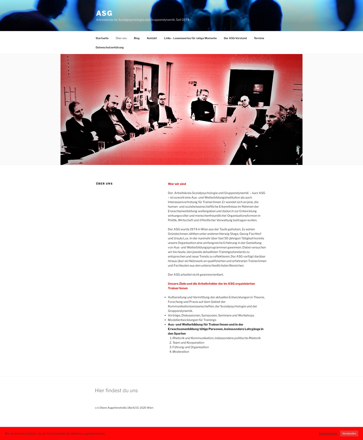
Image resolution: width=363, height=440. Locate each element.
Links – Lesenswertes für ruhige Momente (190, 38)
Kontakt (152, 38)
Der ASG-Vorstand (235, 38)
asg (104, 13)
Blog (137, 38)
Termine (259, 38)
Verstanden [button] (349, 433)
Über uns (121, 38)
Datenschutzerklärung (110, 47)
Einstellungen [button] (328, 433)
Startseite (102, 38)
